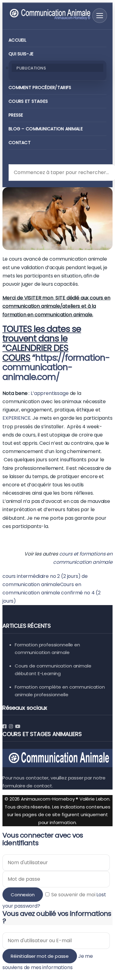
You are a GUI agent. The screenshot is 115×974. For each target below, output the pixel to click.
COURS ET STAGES (28, 101)
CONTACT (20, 142)
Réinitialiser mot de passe (40, 956)
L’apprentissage (50, 393)
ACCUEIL (17, 40)
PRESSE (16, 115)
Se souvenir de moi (73, 894)
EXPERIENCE (16, 418)
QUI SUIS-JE (21, 54)
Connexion (23, 894)
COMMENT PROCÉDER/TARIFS (40, 87)
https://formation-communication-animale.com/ (56, 367)
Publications (31, 68)
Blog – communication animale (46, 129)
